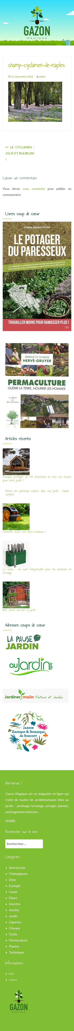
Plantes (14, 946)
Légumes (15, 922)
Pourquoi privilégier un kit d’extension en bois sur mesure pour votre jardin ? (37, 479)
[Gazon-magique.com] (37, 22)
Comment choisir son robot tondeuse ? (24, 532)
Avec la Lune (17, 867)
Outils (13, 934)
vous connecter (34, 189)
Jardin (13, 916)
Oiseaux (14, 928)
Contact (13, 980)
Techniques (16, 952)
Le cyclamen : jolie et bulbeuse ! (19, 153)
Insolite (14, 910)
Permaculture (18, 940)
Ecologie (14, 886)
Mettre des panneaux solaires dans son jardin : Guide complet (37, 493)
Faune (13, 892)
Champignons (18, 874)
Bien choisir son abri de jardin (19, 610)
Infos (11, 974)
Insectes (14, 904)
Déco (12, 880)
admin (42, 76)
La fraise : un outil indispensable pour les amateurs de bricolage (37, 571)
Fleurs (13, 898)
